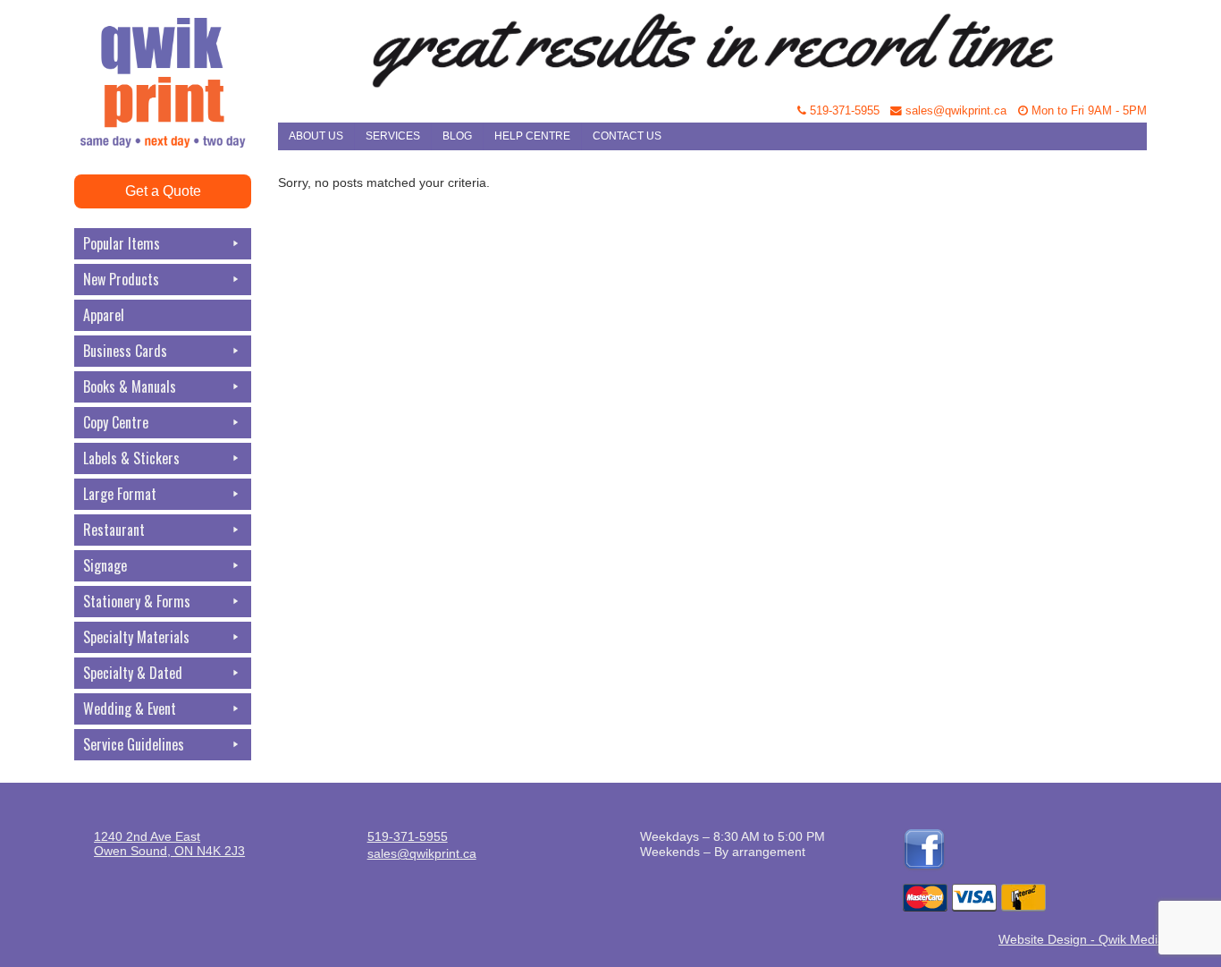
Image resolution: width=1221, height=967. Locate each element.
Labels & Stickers (131, 458)
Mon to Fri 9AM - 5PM (1087, 111)
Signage (105, 565)
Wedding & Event (129, 708)
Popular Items (121, 243)
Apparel (103, 315)
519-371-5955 (843, 111)
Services (393, 136)
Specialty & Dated (132, 672)
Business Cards (125, 350)
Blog (457, 136)
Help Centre (532, 136)
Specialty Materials (136, 637)
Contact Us (627, 136)
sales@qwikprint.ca (954, 111)
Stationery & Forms (136, 601)
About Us (316, 136)
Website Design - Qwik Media (1081, 939)
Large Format (119, 494)
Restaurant (114, 529)
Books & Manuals (129, 386)
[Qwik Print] (176, 45)
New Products (121, 279)
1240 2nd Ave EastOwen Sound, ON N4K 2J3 (169, 843)
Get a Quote (163, 191)
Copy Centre (115, 422)
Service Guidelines (133, 744)
